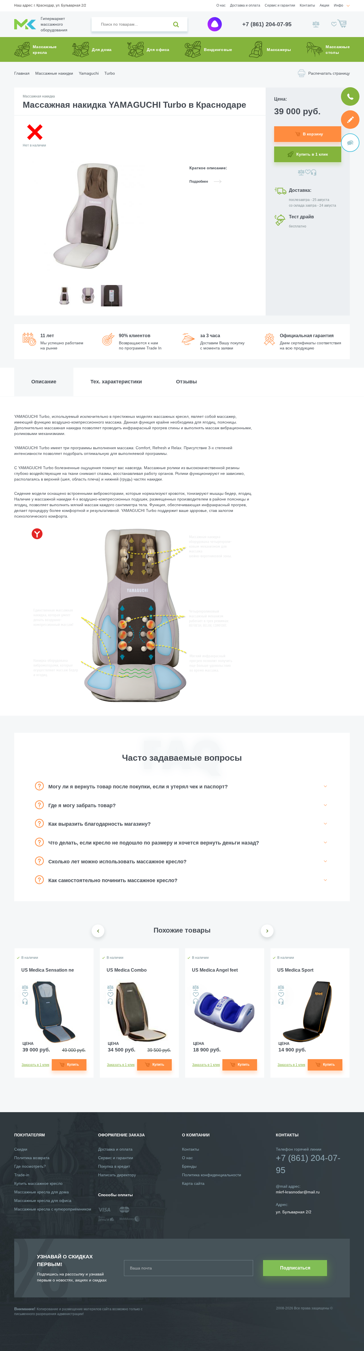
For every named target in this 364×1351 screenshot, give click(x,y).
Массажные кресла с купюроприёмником (52, 1209)
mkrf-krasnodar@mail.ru (298, 1192)
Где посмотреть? (30, 1166)
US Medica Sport (295, 970)
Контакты (307, 5)
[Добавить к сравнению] (301, 172)
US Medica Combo (127, 970)
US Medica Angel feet (215, 970)
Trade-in (21, 1175)
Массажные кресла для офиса (42, 1200)
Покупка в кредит (114, 1166)
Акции (324, 5)
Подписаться (295, 1267)
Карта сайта (193, 1183)
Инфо (338, 5)
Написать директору (117, 1175)
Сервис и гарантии (280, 5)
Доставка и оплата (245, 5)
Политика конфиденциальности (211, 1175)
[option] (64, 300)
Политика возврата (31, 1157)
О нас (221, 5)
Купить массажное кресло (38, 1183)
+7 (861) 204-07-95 (266, 24)
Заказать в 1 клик (35, 1065)
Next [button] (267, 931)
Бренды (189, 1166)
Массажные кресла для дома (41, 1192)
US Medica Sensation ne (47, 970)
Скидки (20, 1149)
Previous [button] (98, 931)
